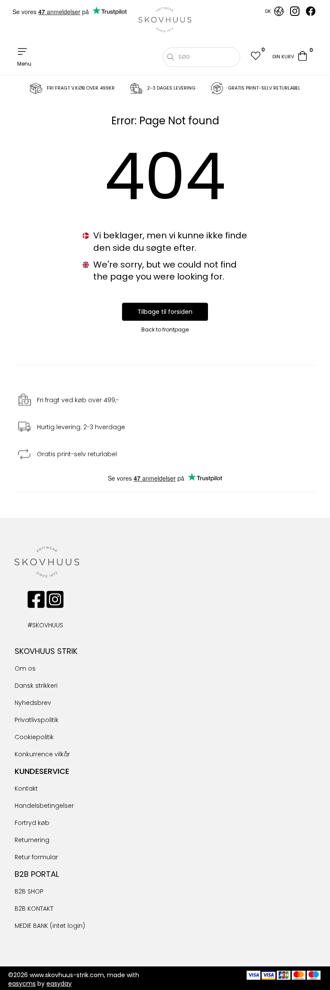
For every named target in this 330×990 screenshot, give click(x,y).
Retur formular (36, 857)
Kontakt (26, 788)
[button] (255, 57)
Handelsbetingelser (44, 805)
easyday (59, 983)
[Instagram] (294, 13)
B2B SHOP (29, 891)
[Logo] (165, 19)
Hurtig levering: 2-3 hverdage (81, 427)
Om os (25, 668)
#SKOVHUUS (36, 625)
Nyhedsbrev (33, 702)
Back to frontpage (165, 329)
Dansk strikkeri (36, 685)
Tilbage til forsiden (165, 311)
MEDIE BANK (31, 925)
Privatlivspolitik (36, 720)
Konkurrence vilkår (42, 754)
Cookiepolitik (34, 737)
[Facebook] (310, 13)
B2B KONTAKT (34, 908)
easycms (22, 983)
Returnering (32, 840)
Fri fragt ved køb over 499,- (78, 400)
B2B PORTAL (37, 874)
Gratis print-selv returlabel (77, 454)
